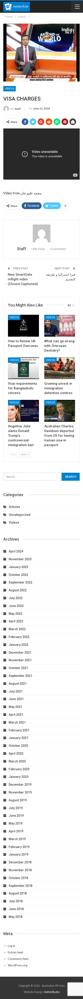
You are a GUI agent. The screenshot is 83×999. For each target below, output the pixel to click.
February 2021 (19, 730)
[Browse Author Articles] (41, 233)
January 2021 (18, 738)
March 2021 (17, 722)
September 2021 (20, 676)
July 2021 (16, 691)
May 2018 (15, 917)
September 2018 (20, 886)
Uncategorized (20, 514)
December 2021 (20, 652)
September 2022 (20, 582)
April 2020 (16, 753)
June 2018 (16, 909)
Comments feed (18, 959)
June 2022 (16, 606)
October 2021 (18, 668)
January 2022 (18, 644)
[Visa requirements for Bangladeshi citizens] (23, 368)
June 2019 (16, 815)
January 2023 (18, 567)
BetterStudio (52, 992)
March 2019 (17, 839)
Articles (14, 507)
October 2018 (18, 878)
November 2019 (20, 792)
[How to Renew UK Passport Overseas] (23, 326)
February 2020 (19, 769)
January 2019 (18, 854)
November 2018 (20, 870)
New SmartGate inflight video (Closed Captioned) (23, 279)
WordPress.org (17, 965)
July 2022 (16, 598)
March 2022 (17, 629)
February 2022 (19, 637)
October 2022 (18, 575)
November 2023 (20, 559)
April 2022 (16, 621)
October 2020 (18, 745)
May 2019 (15, 823)
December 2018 (20, 862)
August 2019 (18, 800)
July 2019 (16, 808)
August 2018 (18, 893)
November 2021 (20, 660)
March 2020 (17, 761)
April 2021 (16, 714)
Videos (9, 88)
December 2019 (20, 784)
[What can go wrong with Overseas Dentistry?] (59, 326)
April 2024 (16, 551)
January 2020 (18, 777)
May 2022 (15, 613)
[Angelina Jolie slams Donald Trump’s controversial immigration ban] (23, 411)
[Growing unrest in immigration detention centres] (59, 368)
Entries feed (15, 952)
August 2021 (18, 683)
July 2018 (16, 901)
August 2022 (18, 590)
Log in (11, 946)
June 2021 (16, 699)
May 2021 (15, 707)
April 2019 (16, 831)
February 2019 (19, 847)
